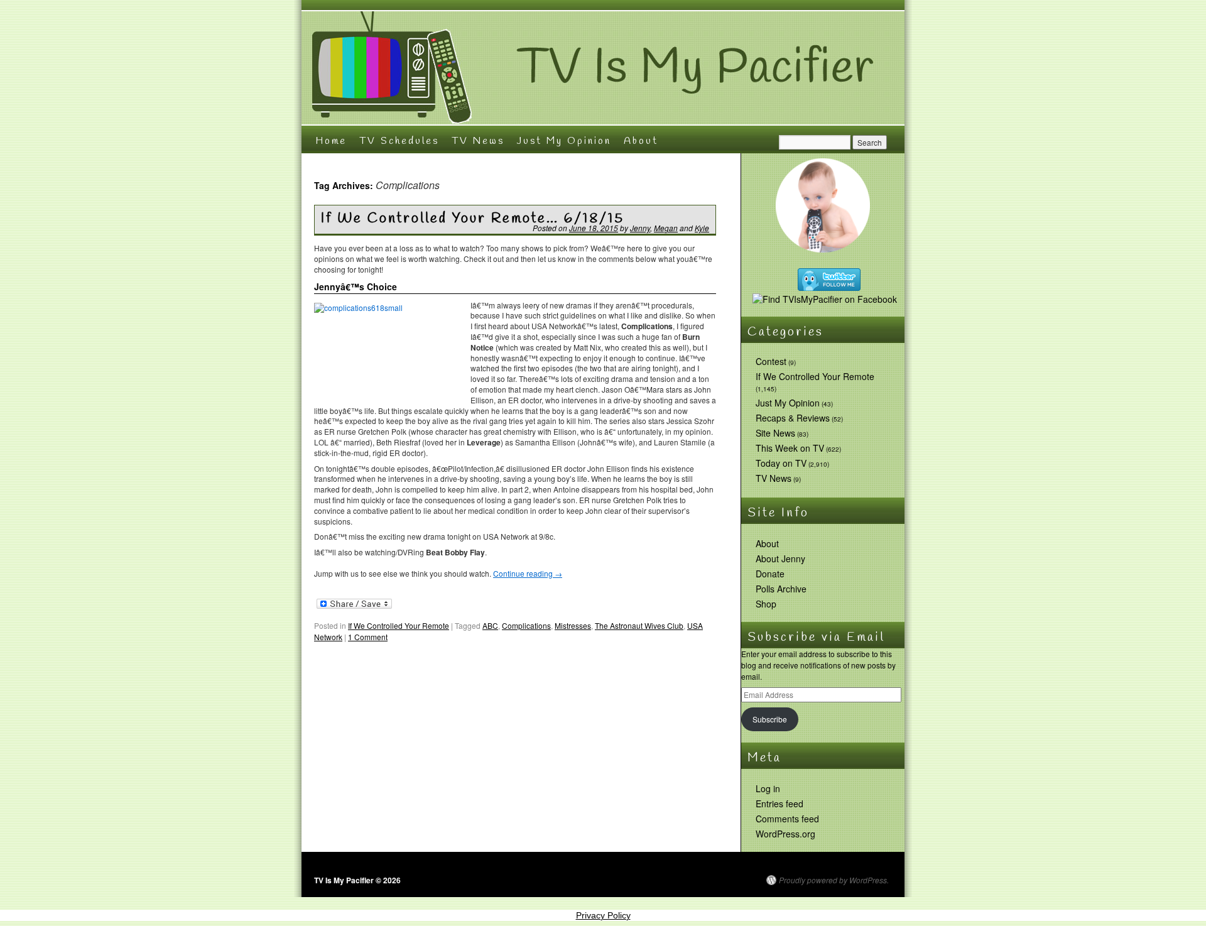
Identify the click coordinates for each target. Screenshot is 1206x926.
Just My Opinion (564, 141)
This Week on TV (790, 448)
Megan (666, 227)
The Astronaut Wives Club (639, 625)
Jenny (640, 227)
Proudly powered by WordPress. (834, 880)
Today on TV (781, 463)
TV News (478, 141)
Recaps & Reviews (793, 417)
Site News (775, 433)
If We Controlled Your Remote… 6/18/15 (472, 218)
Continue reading (527, 573)
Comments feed (787, 818)
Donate (770, 573)
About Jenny (780, 558)
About (641, 141)
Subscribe (769, 719)
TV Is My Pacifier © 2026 (357, 880)
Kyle (702, 227)
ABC (490, 625)
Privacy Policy (603, 915)
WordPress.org (785, 833)
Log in (768, 788)
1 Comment (368, 636)
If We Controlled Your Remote (398, 625)
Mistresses (573, 625)
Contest (771, 361)
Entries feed (779, 803)
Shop (766, 603)
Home (331, 141)
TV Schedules (399, 141)
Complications (526, 625)
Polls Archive (781, 588)
